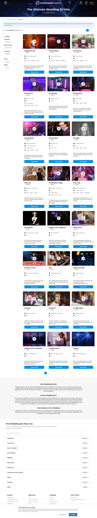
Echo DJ (27, 183)
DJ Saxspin (53, 93)
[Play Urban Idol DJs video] (83, 258)
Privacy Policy (53, 503)
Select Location (8, 45)
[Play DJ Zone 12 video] (34, 84)
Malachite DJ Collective (33, 348)
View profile (34, 72)
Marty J (76, 348)
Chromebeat (54, 51)
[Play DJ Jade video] (83, 129)
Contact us (52, 497)
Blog (29, 503)
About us (51, 499)
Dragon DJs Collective (57, 227)
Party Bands (9, 503)
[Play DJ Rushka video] (34, 218)
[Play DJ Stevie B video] (83, 84)
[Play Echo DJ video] (34, 173)
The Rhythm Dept (56, 183)
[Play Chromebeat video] (59, 41)
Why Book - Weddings (33, 499)
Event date (7, 51)
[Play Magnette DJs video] (34, 41)
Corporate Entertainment (12, 501)
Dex (50, 268)
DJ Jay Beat (53, 138)
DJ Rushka (28, 227)
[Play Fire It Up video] (83, 173)
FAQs (30, 497)
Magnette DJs (29, 51)
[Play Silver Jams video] (83, 218)
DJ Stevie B (77, 93)
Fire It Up (76, 183)
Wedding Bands (10, 497)
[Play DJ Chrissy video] (83, 41)
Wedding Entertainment (11, 19)
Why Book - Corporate (33, 501)
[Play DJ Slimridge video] (83, 299)
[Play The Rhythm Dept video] (59, 173)
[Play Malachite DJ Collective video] (34, 339)
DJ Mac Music (54, 348)
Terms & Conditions (54, 501)
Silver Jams (77, 227)
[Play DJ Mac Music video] (59, 339)
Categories (7, 39)
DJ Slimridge (78, 308)
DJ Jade (76, 138)
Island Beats (29, 138)
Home (4, 19)
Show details (62, 514)
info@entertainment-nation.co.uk (78, 499)
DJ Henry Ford (30, 268)
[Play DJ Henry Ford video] (34, 258)
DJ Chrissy (77, 51)
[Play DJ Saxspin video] (59, 84)
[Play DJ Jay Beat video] (59, 129)
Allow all (73, 514)
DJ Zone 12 (28, 93)
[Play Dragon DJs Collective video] (59, 218)
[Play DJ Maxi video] (34, 299)
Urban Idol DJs (79, 268)
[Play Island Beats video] (34, 129)
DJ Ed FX (52, 308)
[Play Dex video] (59, 258)
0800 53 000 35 (74, 497)
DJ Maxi (27, 308)
